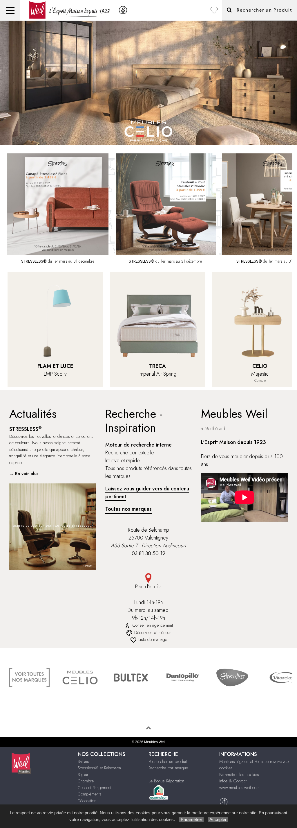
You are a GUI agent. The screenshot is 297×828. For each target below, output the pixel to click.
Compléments (90, 794)
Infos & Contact (233, 781)
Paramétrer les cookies (239, 774)
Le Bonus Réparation (166, 781)
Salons (83, 761)
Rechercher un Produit (262, 10)
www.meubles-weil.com (239, 787)
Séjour (83, 774)
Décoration (87, 800)
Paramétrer (191, 819)
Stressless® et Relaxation (99, 768)
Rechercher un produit (167, 761)
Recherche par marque (168, 768)
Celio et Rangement (94, 787)
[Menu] (10, 10)
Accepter (218, 819)
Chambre (86, 781)
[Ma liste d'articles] (214, 10)
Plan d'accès (148, 586)
